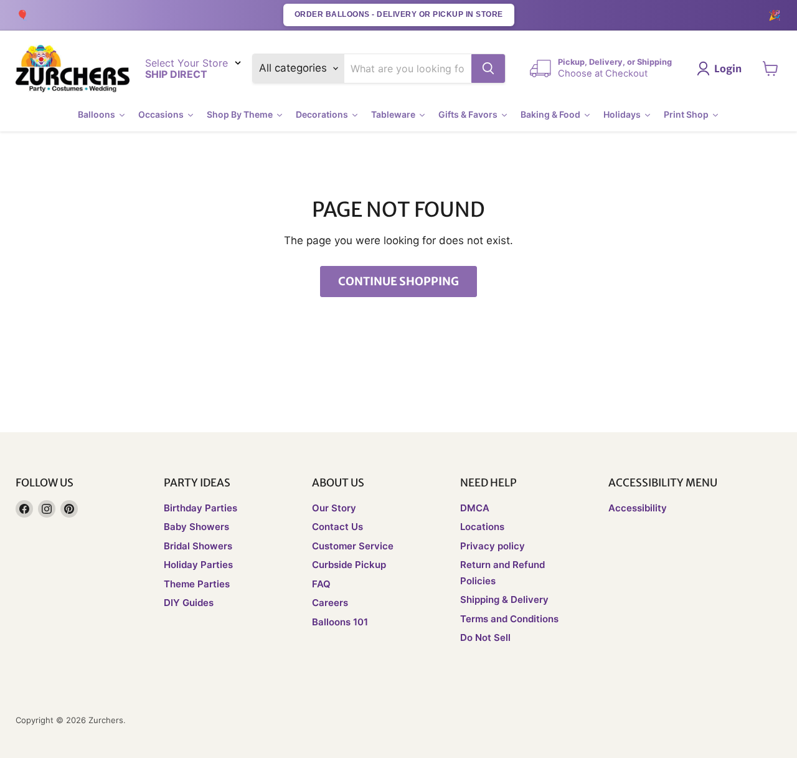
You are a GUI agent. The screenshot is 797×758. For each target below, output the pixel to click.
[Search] (488, 68)
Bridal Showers (198, 546)
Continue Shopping (398, 281)
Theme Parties (197, 584)
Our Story (334, 508)
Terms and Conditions (509, 619)
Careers (330, 603)
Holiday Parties (198, 565)
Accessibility (637, 508)
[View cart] (771, 68)
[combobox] (408, 68)
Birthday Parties (200, 508)
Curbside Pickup (349, 565)
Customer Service (353, 546)
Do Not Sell (485, 637)
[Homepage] (73, 69)
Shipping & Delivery (504, 599)
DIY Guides (189, 603)
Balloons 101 (340, 622)
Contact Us (337, 527)
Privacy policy (492, 546)
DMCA (474, 508)
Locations (482, 527)
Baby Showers (196, 527)
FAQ (321, 584)
